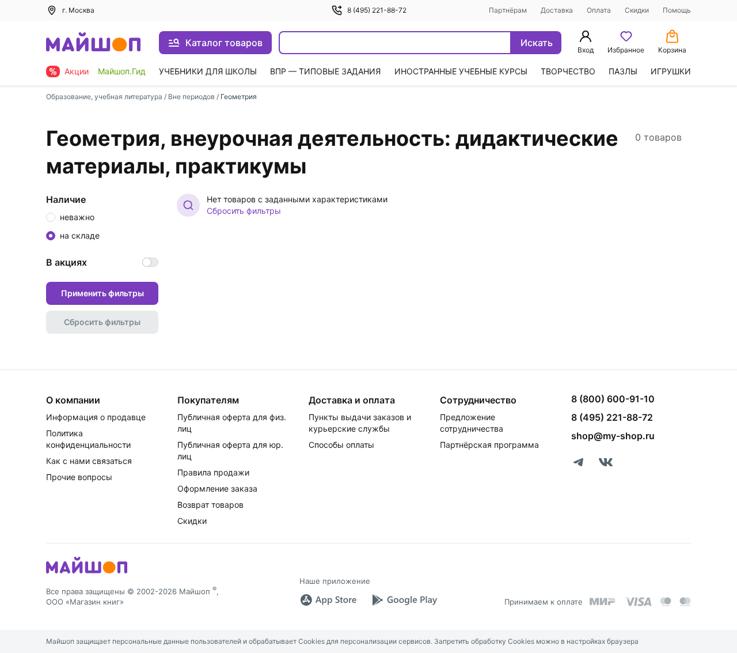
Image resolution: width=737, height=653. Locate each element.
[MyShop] (86, 572)
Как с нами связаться (89, 461)
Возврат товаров (210, 504)
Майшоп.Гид (122, 71)
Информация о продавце (96, 417)
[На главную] (93, 43)
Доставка (557, 10)
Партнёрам (508, 10)
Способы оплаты (341, 445)
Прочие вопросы (79, 477)
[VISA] (638, 601)
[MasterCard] (665, 601)
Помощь (677, 10)
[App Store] (328, 600)
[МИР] (603, 601)
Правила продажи (213, 472)
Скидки (637, 10)
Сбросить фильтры (244, 211)
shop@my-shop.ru (613, 435)
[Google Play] (404, 600)
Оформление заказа (217, 488)
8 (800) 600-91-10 (613, 399)
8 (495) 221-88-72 (377, 10)
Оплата (599, 10)
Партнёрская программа (489, 445)
